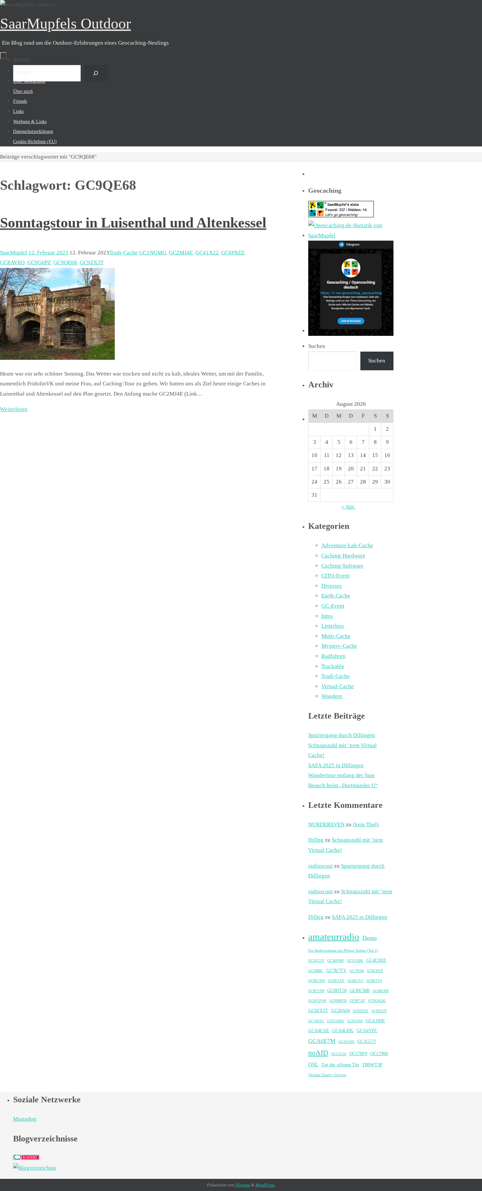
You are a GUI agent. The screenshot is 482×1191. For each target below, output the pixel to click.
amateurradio (333, 936)
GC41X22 (207, 252)
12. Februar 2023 (48, 252)
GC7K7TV (336, 970)
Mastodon (24, 1119)
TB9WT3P (372, 1064)
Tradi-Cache (123, 252)
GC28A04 (340, 1010)
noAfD (318, 1053)
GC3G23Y (316, 961)
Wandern (331, 696)
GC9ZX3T (92, 262)
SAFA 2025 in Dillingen (336, 765)
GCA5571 (366, 1041)
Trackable (332, 666)
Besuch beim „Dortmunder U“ (343, 785)
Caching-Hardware (343, 555)
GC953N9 (355, 1021)
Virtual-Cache (337, 686)
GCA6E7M (321, 1041)
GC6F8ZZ (232, 252)
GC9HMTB (338, 1001)
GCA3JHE (375, 1020)
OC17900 (379, 1053)
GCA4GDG (343, 1030)
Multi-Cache (336, 636)
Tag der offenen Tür (340, 1064)
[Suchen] (96, 73)
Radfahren (333, 656)
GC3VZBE (355, 961)
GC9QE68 (65, 262)
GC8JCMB (360, 990)
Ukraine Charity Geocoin (327, 1075)
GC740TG (316, 1021)
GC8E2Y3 (355, 981)
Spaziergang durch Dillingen (341, 735)
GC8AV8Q (12, 262)
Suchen (21, 59)
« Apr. (348, 507)
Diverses (331, 586)
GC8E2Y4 (374, 981)
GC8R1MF (380, 991)
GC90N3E (361, 1011)
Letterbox (332, 626)
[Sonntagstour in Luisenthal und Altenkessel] (57, 358)
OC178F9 (358, 1053)
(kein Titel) (366, 824)
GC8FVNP (316, 991)
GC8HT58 (337, 990)
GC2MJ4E (181, 252)
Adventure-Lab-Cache (347, 545)
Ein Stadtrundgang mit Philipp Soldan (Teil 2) (343, 950)
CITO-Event (335, 576)
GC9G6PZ (39, 262)
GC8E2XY (336, 981)
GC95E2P (379, 1011)
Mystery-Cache (339, 646)
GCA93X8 (346, 1042)
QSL (313, 1064)
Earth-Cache (335, 596)
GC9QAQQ (377, 1001)
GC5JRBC (315, 971)
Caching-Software (342, 566)
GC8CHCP (375, 971)
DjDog (316, 840)
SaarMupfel (13, 252)
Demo (369, 938)
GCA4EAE (318, 1030)
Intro (327, 616)
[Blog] (34, 1168)
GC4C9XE (376, 960)
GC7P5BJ (357, 971)
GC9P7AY (357, 1001)
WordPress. (265, 1184)
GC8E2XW (316, 981)
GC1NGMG (152, 252)
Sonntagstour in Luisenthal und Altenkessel (133, 223)
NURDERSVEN (326, 824)
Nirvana (242, 1184)
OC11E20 (338, 1054)
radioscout (320, 866)
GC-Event (332, 606)
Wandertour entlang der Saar (341, 775)
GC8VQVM (317, 1001)
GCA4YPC (367, 1030)
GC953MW (335, 1021)
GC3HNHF (335, 961)
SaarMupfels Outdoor (65, 23)
